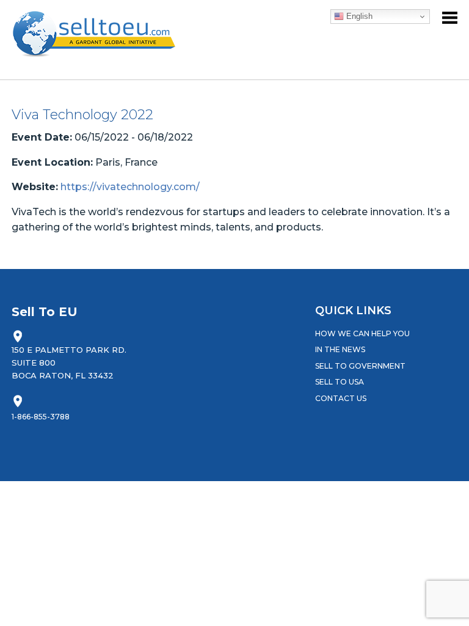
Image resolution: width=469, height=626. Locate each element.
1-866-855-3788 (41, 416)
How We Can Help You (362, 333)
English (358, 16)
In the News (340, 349)
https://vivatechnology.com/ (130, 187)
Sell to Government (360, 365)
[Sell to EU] (100, 33)
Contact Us (340, 398)
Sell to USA (339, 381)
